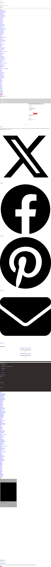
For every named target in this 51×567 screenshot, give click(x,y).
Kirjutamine (1, 404)
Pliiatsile (1, 454)
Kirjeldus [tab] (25, 124)
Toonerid (1, 418)
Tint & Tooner (1, 417)
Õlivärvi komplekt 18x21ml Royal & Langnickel (25, 355)
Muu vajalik (1, 443)
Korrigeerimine (1, 403)
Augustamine (1, 400)
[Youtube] (3, 390)
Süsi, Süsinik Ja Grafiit (2, 460)
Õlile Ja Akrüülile (2, 455)
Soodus (1, 477)
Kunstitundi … (1, 437)
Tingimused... (2, 386)
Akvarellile (1, 453)
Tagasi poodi (1, 563)
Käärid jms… (1, 435)
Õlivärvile (1, 470)
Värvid (29, 349)
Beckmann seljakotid (2, 420)
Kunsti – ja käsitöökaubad (3, 451)
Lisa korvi (35, 113)
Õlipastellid (1, 473)
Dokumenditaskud (2, 397)
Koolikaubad (2, 381)
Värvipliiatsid (1, 461)
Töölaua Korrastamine (2, 399)
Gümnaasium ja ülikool (2, 423)
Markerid (1, 457)
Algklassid (1, 422)
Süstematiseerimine (2, 395)
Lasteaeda (1, 421)
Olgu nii (1, 566)
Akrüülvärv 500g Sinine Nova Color (5, 102)
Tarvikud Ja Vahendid (2, 398)
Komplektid (26, 349)
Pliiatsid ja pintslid (2, 439)
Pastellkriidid (1, 474)
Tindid (0, 419)
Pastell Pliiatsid (1, 459)
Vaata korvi (4, 563)
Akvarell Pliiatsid (2, 458)
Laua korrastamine (2, 436)
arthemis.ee (3, 373)
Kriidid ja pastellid (2, 440)
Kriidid (0, 472)
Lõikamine (1, 402)
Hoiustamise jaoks (2, 442)
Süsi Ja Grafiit (1, 475)
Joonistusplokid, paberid (3, 441)
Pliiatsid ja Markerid (2, 456)
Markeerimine (1, 405)
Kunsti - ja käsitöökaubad (23, 349)
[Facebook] (1, 390)
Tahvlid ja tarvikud (2, 415)
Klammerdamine (2, 401)
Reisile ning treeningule (2, 424)
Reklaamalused (1, 416)
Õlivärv (28, 349)
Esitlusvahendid (2, 414)
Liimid (0, 433)
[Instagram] (4, 505)
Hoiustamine (1, 396)
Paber (0, 452)
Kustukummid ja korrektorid (3, 434)
